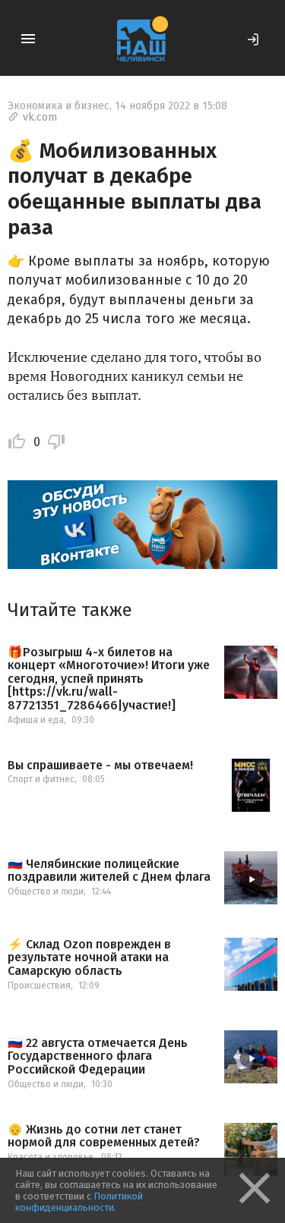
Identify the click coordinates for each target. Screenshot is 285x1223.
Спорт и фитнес (41, 779)
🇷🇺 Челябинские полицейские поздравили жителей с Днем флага (109, 870)
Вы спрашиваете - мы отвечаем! (100, 765)
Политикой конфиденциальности (79, 1201)
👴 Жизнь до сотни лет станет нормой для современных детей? (104, 1136)
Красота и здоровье (50, 1157)
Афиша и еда (36, 720)
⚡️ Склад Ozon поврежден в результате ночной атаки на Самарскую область (89, 958)
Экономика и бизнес (58, 106)
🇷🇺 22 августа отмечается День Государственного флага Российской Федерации (98, 1056)
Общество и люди (46, 891)
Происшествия (39, 985)
